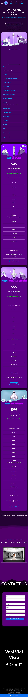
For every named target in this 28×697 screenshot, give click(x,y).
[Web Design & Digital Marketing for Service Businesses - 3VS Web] (14, 3)
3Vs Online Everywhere (19, 691)
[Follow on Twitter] (16, 665)
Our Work (16, 688)
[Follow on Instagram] (11, 665)
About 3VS (5, 688)
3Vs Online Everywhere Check (14, 692)
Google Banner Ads (8, 691)
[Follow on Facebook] (7, 665)
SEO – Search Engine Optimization (14, 689)
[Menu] (2, 3)
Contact (11, 688)
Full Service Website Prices (14, 693)
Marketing (22, 688)
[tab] (14, 24)
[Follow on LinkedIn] (20, 665)
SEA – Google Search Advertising (14, 690)
